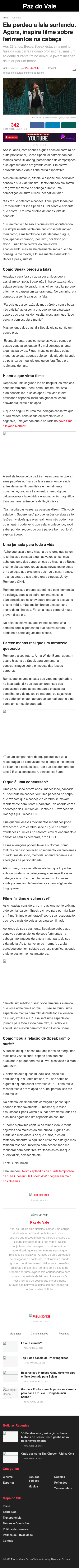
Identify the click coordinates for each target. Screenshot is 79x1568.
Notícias (59, 1477)
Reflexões (60, 1482)
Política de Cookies (15, 1529)
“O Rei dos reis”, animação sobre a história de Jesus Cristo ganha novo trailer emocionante (45, 1436)
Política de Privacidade (18, 1535)
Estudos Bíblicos (34, 1478)
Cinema (16, 17)
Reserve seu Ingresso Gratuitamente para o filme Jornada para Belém (48, 1374)
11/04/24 (51, 68)
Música (33, 1486)
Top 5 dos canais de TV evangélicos (44, 1358)
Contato (8, 1540)
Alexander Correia (60, 1559)
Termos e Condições (16, 1523)
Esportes (9, 1482)
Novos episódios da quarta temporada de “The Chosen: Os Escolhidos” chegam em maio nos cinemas (38, 1176)
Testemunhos (63, 1488)
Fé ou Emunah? (31, 1343)
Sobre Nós (9, 1512)
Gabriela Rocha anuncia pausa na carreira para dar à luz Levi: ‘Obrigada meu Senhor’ (48, 1393)
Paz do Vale (39, 6)
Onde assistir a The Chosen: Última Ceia (47, 1453)
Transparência (12, 1517)
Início (5, 17)
